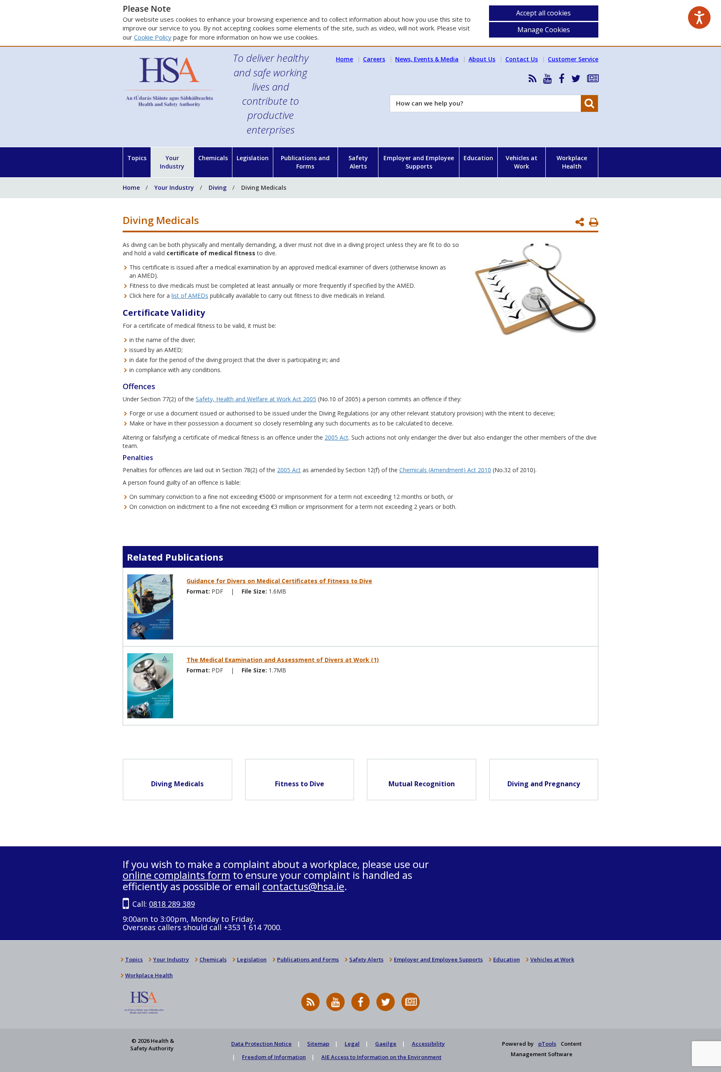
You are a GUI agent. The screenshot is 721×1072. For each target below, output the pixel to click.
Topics (136, 158)
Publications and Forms (305, 162)
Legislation (253, 158)
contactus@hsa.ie (303, 886)
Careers (374, 59)
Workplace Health (572, 162)
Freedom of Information (274, 1057)
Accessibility (428, 1043)
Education (478, 158)
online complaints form (176, 875)
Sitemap (318, 1043)
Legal (352, 1043)
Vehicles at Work (521, 162)
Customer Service (573, 59)
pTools (547, 1043)
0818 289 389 (172, 904)
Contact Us (521, 59)
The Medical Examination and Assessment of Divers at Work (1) (283, 660)
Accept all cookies (543, 13)
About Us (482, 59)
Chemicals (213, 158)
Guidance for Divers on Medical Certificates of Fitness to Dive (279, 581)
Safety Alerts (358, 162)
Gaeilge (385, 1043)
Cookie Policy (152, 37)
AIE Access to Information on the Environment (381, 1057)
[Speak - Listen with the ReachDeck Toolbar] (699, 17)
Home (344, 59)
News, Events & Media (427, 59)
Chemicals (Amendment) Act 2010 (445, 470)
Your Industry (172, 162)
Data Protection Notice (261, 1043)
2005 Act (336, 437)
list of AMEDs (189, 295)
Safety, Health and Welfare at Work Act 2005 (256, 399)
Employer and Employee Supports (418, 162)
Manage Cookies (543, 29)
